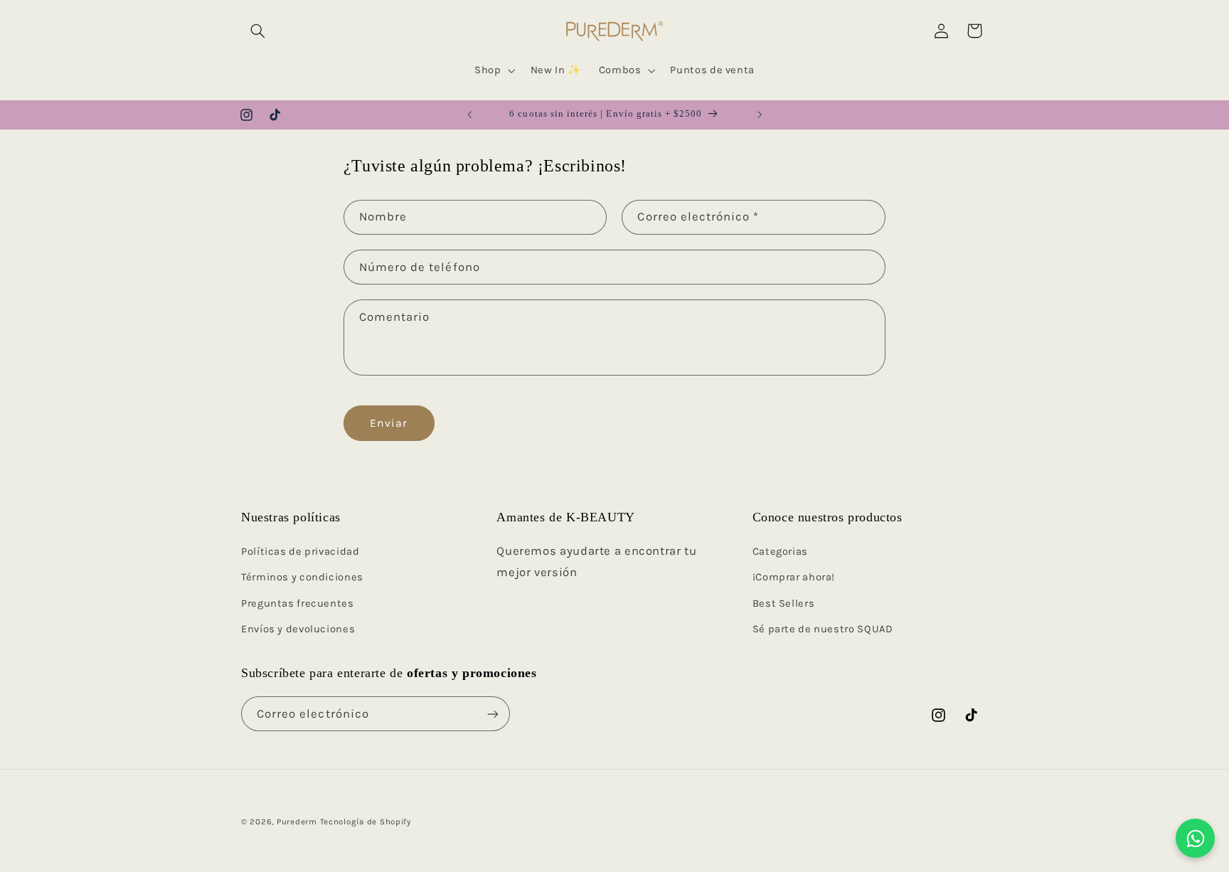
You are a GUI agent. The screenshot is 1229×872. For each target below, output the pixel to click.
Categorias (780, 552)
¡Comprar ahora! (793, 577)
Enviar (389, 423)
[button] (257, 30)
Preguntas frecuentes (297, 603)
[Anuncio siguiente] (759, 114)
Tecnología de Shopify (365, 821)
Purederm (297, 821)
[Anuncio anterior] (469, 114)
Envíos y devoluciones (298, 629)
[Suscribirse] (493, 713)
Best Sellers (783, 603)
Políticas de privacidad (300, 552)
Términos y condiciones (302, 577)
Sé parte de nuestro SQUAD (822, 629)
